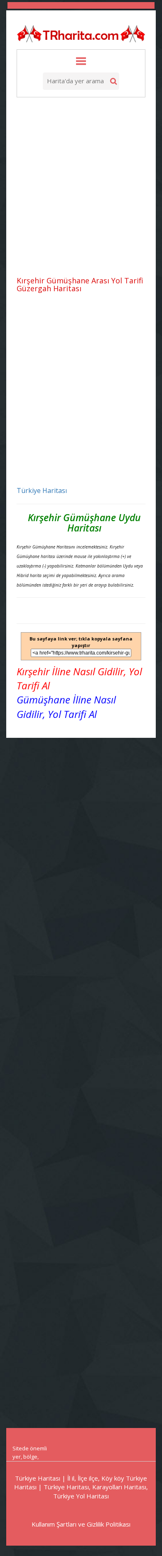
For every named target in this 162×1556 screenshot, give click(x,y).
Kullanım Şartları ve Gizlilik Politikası (81, 1524)
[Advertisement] (81, 187)
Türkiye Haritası (42, 490)
